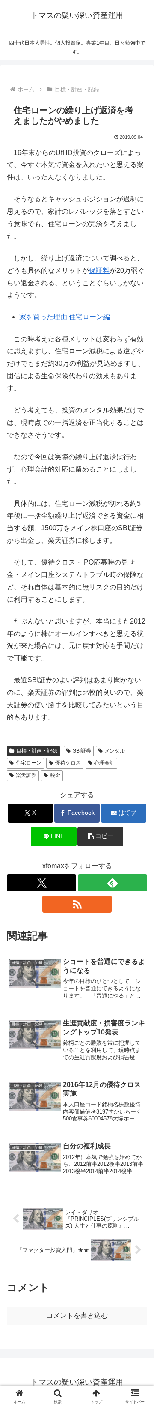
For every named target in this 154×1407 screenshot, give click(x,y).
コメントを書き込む (77, 1315)
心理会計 (104, 763)
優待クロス (68, 763)
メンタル (114, 751)
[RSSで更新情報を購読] (77, 904)
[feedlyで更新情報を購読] (112, 882)
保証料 (99, 270)
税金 (55, 775)
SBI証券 (82, 751)
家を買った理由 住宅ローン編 (64, 316)
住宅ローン (28, 763)
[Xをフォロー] (41, 882)
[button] (100, 836)
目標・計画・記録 (36, 751)
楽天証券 (26, 775)
